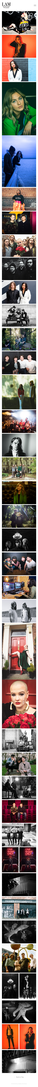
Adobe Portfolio (22, 1084)
